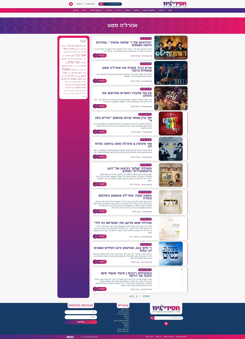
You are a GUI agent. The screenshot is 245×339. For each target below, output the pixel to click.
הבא (131, 296)
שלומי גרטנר (70, 93)
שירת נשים (125, 310)
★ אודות (80, 4)
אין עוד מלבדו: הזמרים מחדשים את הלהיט (127, 95)
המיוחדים (109, 10)
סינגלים (161, 10)
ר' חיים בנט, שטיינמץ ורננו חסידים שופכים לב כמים (123, 249)
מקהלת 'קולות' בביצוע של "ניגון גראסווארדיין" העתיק (130, 170)
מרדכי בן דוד (70, 85)
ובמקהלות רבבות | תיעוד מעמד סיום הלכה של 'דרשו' (126, 275)
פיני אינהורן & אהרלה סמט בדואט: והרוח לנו (123, 145)
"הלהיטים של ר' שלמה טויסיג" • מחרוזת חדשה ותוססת (124, 44)
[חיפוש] (101, 4)
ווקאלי (66, 69)
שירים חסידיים (146, 38)
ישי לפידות (65, 79)
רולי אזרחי (78, 93)
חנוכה (69, 73)
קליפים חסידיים (123, 314)
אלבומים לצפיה (96, 10)
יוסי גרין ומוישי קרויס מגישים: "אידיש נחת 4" (123, 119)
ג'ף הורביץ (78, 66)
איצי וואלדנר (69, 56)
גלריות (118, 10)
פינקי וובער (71, 90)
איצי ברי (80, 55)
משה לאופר (80, 87)
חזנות (84, 10)
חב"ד (84, 73)
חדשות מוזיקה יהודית (121, 321)
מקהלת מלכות (81, 85)
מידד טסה (68, 82)
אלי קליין (74, 62)
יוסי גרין (70, 76)
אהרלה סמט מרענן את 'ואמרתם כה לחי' (123, 223)
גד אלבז (71, 66)
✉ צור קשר (91, 4)
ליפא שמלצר (76, 82)
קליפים (136, 10)
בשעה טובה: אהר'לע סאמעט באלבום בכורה (125, 197)
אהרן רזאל (69, 49)
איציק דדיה (70, 59)
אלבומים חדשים (149, 10)
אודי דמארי (76, 52)
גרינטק (64, 66)
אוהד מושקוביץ (68, 52)
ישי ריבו (83, 82)
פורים (76, 90)
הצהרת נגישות (168, 337)
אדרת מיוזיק (79, 49)
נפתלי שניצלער (69, 88)
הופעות (127, 10)
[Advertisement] (73, 171)
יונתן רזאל (77, 76)
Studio (68, 337)
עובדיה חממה (82, 90)
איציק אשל (78, 59)
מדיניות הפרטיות (181, 337)
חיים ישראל (77, 73)
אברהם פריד (72, 46)
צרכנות (75, 10)
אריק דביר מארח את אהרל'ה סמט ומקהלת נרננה (127, 69)
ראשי (170, 10)
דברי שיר (83, 70)
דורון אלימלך (75, 70)
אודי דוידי (83, 52)
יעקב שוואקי (76, 79)
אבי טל (83, 46)
